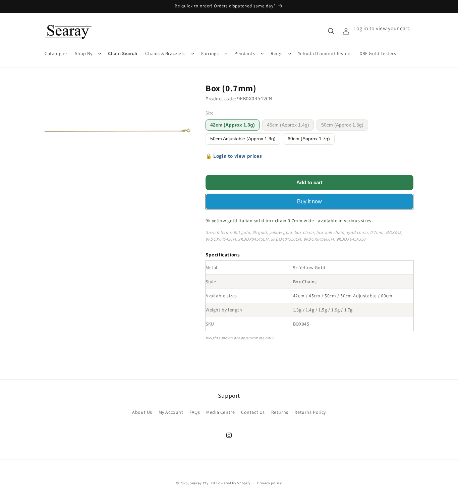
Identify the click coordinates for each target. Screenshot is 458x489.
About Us (142, 412)
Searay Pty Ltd (202, 483)
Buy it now (309, 201)
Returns (279, 412)
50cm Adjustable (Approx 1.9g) (243, 138)
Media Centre (220, 412)
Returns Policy (310, 412)
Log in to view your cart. (382, 28)
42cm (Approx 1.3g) (232, 125)
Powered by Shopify (233, 483)
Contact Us (253, 412)
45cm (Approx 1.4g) (288, 125)
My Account (171, 412)
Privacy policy (269, 482)
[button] (87, 53)
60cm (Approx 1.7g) (309, 138)
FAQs (194, 412)
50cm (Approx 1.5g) (342, 125)
